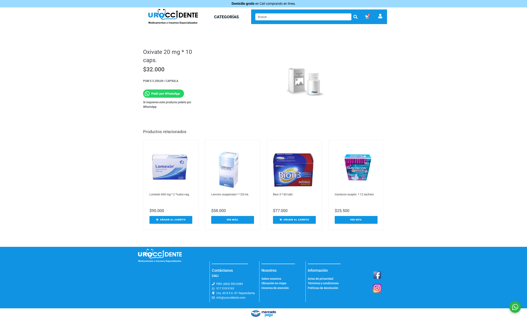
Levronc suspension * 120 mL (230, 194)
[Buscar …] (303, 16)
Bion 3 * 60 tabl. (283, 194)
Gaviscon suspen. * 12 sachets (354, 194)
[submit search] (355, 17)
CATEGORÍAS (226, 16)
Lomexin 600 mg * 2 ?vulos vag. (169, 194)
